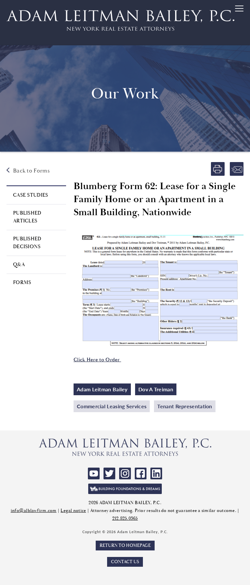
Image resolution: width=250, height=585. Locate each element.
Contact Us (125, 562)
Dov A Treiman (155, 389)
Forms (22, 282)
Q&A (19, 264)
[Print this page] (218, 169)
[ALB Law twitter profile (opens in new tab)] (109, 473)
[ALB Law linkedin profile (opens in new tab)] (156, 473)
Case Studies (30, 195)
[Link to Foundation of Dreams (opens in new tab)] (125, 489)
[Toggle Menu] (239, 23)
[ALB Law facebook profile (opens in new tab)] (140, 473)
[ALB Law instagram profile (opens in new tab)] (125, 473)
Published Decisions (27, 242)
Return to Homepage (125, 545)
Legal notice (73, 511)
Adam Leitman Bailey (102, 389)
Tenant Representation (184, 406)
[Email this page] (236, 169)
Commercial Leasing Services (111, 406)
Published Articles (27, 217)
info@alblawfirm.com (34, 511)
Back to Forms (31, 170)
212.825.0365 (125, 518)
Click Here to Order (97, 359)
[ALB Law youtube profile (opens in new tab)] (94, 473)
